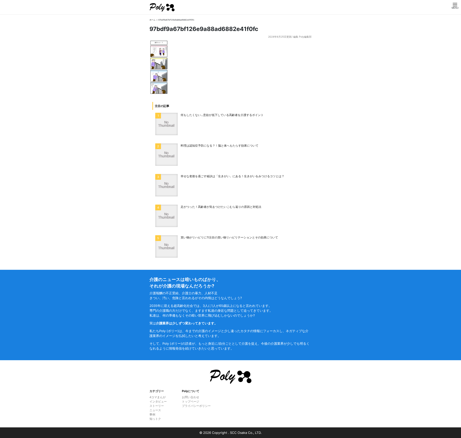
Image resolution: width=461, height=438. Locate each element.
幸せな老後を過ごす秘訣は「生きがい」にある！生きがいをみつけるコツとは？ (232, 176)
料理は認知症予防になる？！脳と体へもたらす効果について (219, 145)
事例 (152, 414)
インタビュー (158, 401)
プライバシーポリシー (196, 406)
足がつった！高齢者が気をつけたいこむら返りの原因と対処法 (221, 207)
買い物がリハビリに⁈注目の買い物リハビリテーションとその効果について (229, 237)
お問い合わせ (190, 397)
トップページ (190, 401)
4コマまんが (157, 397)
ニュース (155, 410)
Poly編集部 (305, 36)
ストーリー (156, 406)
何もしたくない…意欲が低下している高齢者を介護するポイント (222, 115)
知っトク (155, 419)
